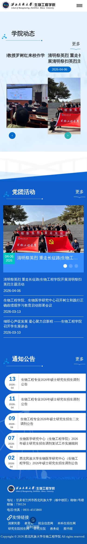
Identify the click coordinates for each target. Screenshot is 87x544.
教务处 (54, 528)
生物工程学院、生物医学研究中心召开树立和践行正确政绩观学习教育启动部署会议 (43, 302)
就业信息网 (45, 523)
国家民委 (14, 523)
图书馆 (68, 528)
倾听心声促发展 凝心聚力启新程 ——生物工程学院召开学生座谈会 (42, 324)
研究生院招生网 (18, 528)
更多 (76, 44)
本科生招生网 (67, 523)
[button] (12, 135)
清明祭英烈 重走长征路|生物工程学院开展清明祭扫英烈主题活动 (42, 282)
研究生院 (40, 528)
